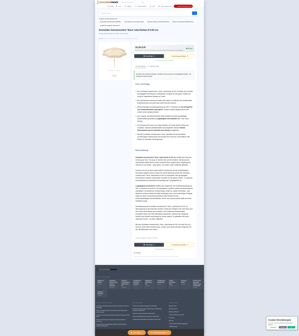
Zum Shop (149, 56)
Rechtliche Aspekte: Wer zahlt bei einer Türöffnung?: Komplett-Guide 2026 (147, 309)
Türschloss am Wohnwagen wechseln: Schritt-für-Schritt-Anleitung (112, 306)
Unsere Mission (174, 311)
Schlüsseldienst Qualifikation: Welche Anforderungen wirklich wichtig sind (111, 325)
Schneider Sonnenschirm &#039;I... (111, 22)
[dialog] (281, 323)
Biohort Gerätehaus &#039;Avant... (184, 22)
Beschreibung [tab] (142, 66)
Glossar (172, 317)
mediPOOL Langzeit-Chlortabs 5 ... (110, 25)
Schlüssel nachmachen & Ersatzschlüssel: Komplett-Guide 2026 (112, 315)
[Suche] (142, 2)
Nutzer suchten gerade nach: (109, 19)
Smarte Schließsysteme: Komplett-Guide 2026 (146, 316)
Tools (171, 320)
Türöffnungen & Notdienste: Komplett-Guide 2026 (146, 319)
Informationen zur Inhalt (177, 314)
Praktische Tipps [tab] (154, 66)
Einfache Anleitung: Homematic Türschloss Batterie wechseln (111, 320)
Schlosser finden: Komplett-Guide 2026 (144, 313)
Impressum (173, 306)
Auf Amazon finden (179, 56)
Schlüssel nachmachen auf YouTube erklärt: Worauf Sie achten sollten (111, 311)
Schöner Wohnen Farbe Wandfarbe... (158, 22)
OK (291, 327)
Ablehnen (282, 327)
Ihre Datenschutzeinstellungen (179, 323)
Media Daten (173, 326)
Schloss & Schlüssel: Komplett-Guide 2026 (145, 306)
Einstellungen (273, 327)
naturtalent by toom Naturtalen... (134, 22)
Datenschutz (174, 308)
